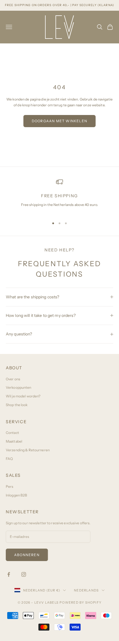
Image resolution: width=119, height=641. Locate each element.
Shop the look (17, 405)
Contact (12, 432)
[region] (59, 195)
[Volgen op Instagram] (24, 574)
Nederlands (86, 590)
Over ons (13, 379)
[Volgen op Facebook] (9, 574)
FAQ (9, 458)
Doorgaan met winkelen (59, 121)
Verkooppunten (18, 387)
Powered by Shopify (80, 602)
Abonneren (27, 555)
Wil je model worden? (23, 396)
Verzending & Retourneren (28, 450)
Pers (9, 486)
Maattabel (14, 441)
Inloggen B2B (16, 495)
